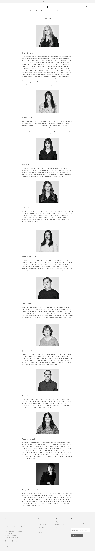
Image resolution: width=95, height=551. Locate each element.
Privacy (57, 530)
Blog (64, 11)
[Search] (84, 6)
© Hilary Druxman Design (11, 546)
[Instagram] (12, 541)
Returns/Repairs (59, 524)
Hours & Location (43, 522)
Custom (43, 11)
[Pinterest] (16, 541)
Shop (37, 11)
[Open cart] (90, 6)
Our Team (41, 527)
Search (40, 532)
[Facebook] (5, 541)
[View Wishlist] (87, 6)
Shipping (57, 522)
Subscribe (76, 535)
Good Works (51, 11)
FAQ (56, 527)
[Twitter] (9, 541)
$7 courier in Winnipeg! (47, 1)
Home (31, 11)
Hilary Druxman (42, 524)
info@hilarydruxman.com (12, 537)
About (58, 11)
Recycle (40, 530)
